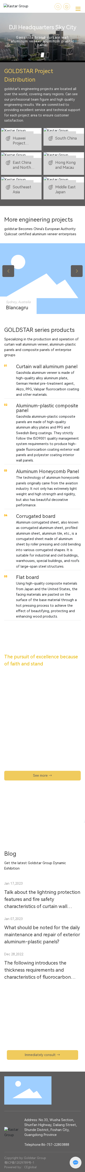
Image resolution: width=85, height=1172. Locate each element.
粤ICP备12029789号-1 (19, 1162)
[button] (37, 55)
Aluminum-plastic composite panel (47, 408)
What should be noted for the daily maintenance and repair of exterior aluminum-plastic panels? (42, 935)
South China (66, 138)
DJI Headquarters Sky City (42, 27)
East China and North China (22, 167)
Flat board (27, 577)
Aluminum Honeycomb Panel (47, 471)
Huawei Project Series (19, 143)
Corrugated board (35, 516)
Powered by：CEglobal (20, 1167)
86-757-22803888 (55, 1145)
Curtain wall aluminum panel (46, 366)
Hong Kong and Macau (65, 165)
